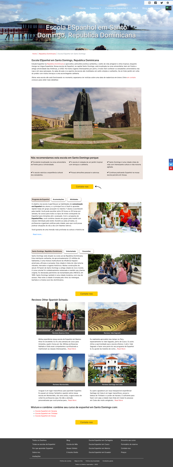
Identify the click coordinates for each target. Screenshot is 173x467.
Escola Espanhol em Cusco (99, 444)
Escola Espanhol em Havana (46, 411)
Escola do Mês (72, 444)
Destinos (94, 8)
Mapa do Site (78, 461)
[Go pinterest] (168, 3)
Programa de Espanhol (40, 199)
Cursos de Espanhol (115, 8)
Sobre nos (36, 452)
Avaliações (36, 456)
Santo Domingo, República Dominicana (47, 251)
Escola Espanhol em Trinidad (46, 413)
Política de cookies (65, 461)
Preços (123, 452)
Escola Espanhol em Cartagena (101, 440)
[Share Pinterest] (171, 168)
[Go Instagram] (149, 3)
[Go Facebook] (156, 3)
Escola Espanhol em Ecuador (100, 452)
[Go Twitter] (162, 3)
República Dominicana (55, 64)
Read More (72, 349)
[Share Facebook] (171, 161)
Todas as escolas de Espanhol (43, 444)
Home (82, 8)
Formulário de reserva (129, 444)
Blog (144, 8)
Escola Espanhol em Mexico (99, 448)
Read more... (37, 234)
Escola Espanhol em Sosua (45, 416)
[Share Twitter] (171, 164)
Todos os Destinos (39, 440)
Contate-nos (158, 8)
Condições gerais (108, 461)
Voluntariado (71, 251)
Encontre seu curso (128, 440)
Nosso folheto (72, 448)
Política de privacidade (92, 461)
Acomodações (58, 199)
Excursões (86, 251)
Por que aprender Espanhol (42, 448)
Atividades (74, 199)
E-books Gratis (72, 452)
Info (134, 8)
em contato (131, 77)
